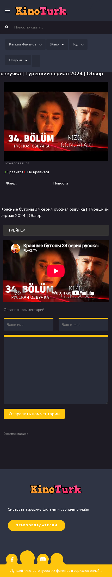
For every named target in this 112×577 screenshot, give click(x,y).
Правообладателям (37, 525)
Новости (60, 183)
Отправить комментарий (34, 414)
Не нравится (38, 172)
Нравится (15, 172)
